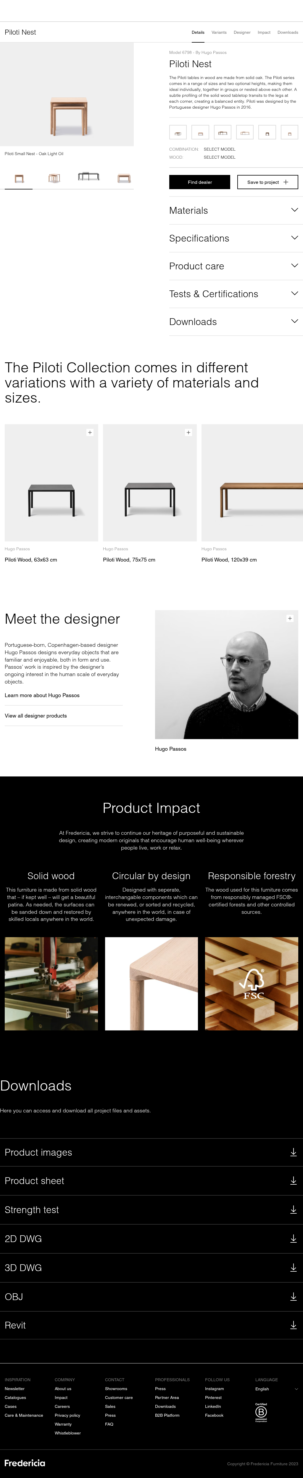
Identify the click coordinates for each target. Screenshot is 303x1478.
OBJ (14, 1296)
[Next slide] (127, 94)
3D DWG (23, 1267)
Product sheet (34, 1180)
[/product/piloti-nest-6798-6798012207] (223, 132)
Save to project (263, 182)
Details (198, 32)
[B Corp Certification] (276, 1413)
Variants (219, 32)
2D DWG (23, 1238)
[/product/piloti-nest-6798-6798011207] (267, 132)
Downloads (288, 32)
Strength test (32, 1209)
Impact (264, 32)
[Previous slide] (7, 94)
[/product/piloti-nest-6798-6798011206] (289, 132)
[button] (19, 173)
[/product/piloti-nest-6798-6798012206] (245, 132)
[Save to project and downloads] (90, 432)
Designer (242, 32)
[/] (25, 1464)
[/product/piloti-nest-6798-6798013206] (200, 132)
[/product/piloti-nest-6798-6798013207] (178, 132)
